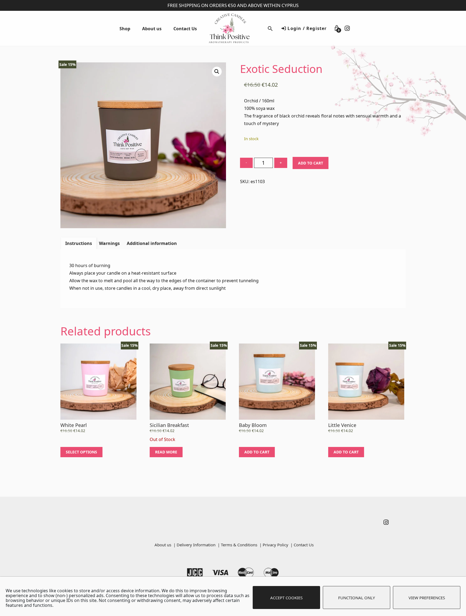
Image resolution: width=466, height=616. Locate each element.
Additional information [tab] (152, 243)
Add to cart (310, 163)
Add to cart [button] (256, 452)
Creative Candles (233, 28)
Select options (81, 452)
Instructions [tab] (78, 243)
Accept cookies (286, 597)
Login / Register (306, 28)
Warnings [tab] (109, 243)
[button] (217, 71)
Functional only (356, 597)
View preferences (427, 597)
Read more (166, 452)
